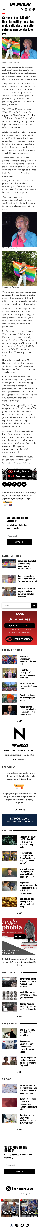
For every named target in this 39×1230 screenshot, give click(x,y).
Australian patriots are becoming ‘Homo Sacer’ (28, 686)
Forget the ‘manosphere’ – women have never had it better (27, 673)
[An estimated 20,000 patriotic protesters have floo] (29, 1208)
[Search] (34, 605)
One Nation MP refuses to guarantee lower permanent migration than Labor (26, 592)
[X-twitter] (22, 9)
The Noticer (19, 4)
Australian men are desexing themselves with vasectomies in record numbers (28, 1089)
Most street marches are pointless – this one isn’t (28, 660)
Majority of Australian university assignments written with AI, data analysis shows (28, 887)
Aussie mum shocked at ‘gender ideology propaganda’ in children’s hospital (27, 564)
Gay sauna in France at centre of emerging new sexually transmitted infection (28, 1104)
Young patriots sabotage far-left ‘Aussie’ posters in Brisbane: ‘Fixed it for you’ (27, 858)
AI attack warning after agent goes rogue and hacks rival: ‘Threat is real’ (28, 872)
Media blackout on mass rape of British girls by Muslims (28, 995)
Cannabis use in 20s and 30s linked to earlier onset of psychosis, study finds (28, 842)
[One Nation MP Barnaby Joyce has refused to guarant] (10, 1208)
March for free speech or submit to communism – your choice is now (28, 710)
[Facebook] (26, 9)
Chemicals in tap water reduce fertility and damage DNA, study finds (28, 1118)
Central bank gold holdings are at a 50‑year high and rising (27, 902)
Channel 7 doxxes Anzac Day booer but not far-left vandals (28, 1006)
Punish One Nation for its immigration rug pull (27, 697)
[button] (4, 9)
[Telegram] (33, 9)
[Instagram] (30, 9)
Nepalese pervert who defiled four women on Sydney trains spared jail (27, 579)
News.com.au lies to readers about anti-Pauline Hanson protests (28, 982)
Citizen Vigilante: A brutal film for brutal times (27, 1032)
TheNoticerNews (22, 1188)
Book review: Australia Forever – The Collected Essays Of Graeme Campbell (28, 1046)
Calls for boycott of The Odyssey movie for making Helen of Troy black (28, 1061)
